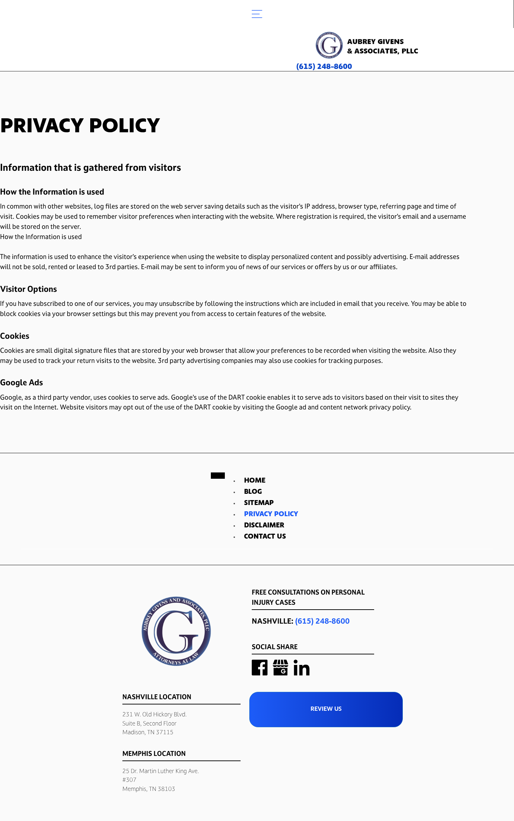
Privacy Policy (271, 514)
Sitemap (259, 503)
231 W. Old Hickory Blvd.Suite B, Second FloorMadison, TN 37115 (154, 723)
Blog (253, 492)
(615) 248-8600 (322, 620)
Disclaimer (264, 525)
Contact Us (265, 536)
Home (254, 480)
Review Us (326, 709)
